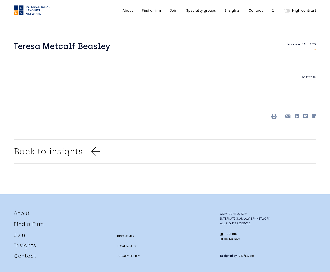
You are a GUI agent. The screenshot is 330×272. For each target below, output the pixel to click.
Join (173, 10)
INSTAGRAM (231, 239)
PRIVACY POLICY (128, 256)
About (128, 10)
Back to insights (48, 151)
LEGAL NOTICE (127, 246)
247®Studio (246, 255)
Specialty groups (201, 10)
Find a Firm (29, 224)
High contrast (304, 10)
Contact (256, 10)
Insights (232, 10)
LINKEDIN (230, 234)
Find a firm (151, 10)
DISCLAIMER (125, 236)
